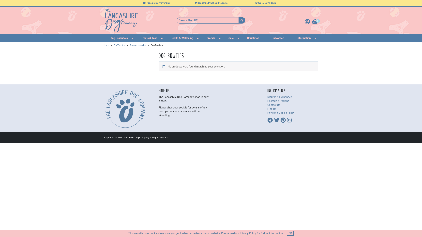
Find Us (271, 108)
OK (290, 233)
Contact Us (273, 104)
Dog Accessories (138, 45)
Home (106, 45)
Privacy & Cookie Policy (281, 112)
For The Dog (119, 45)
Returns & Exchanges (279, 97)
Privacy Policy (248, 233)
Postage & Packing (278, 101)
